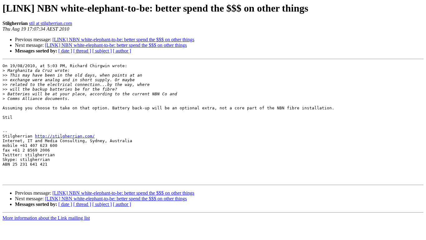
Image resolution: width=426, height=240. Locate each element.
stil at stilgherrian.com (50, 23)
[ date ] (65, 50)
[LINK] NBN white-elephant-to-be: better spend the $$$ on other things (123, 39)
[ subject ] (102, 50)
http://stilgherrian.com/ (65, 136)
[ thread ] (82, 50)
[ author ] (122, 50)
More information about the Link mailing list (46, 218)
